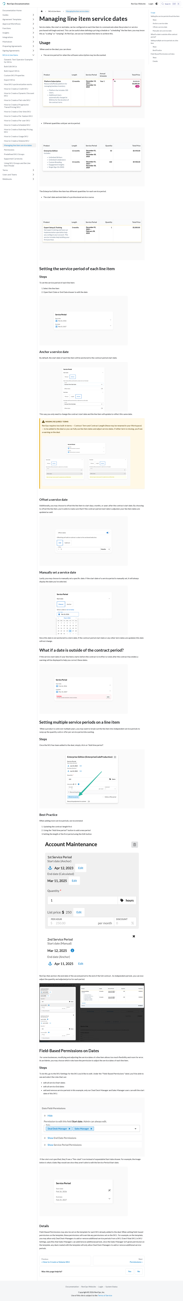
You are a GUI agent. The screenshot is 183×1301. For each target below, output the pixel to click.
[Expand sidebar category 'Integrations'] (33, 37)
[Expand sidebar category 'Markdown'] (33, 42)
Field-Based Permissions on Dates (163, 54)
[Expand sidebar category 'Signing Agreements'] (33, 51)
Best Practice (157, 50)
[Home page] (41, 11)
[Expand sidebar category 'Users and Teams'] (33, 175)
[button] (18, 15)
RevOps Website (138, 3)
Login (151, 3)
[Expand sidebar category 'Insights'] (33, 33)
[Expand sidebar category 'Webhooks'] (33, 179)
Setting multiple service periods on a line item (164, 42)
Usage (153, 13)
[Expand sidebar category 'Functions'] (33, 28)
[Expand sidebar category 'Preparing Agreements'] (33, 46)
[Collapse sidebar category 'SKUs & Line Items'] (33, 55)
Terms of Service (105, 1295)
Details (155, 61)
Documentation (72, 1286)
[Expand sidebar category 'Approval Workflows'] (33, 24)
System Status (112, 1286)
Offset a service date (160, 27)
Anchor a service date (160, 23)
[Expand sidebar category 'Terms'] (33, 170)
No (138, 1271)
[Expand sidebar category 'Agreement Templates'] (33, 19)
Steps (154, 20)
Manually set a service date (162, 31)
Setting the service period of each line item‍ (165, 16)
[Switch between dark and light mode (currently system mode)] (157, 4)
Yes (129, 1271)
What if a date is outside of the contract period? (164, 35)
